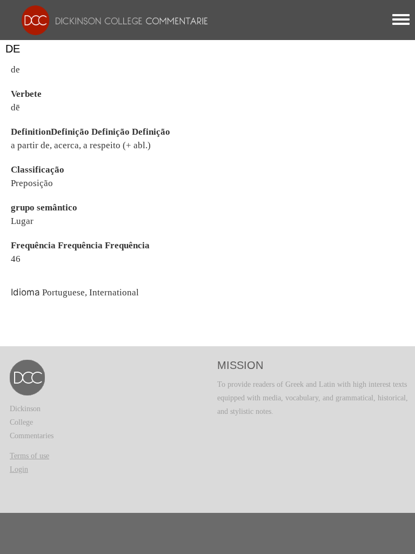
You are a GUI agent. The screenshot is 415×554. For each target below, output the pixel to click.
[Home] (112, 20)
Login (19, 469)
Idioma (25, 292)
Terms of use (29, 456)
